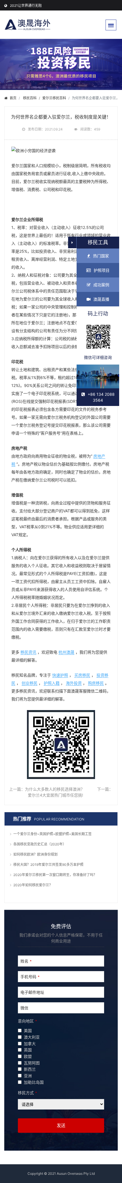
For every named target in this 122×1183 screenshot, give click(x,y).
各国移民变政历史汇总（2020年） (39, 844)
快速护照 (60, 675)
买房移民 (82, 675)
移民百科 (30, 98)
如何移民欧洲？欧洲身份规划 (35, 854)
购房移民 (96, 683)
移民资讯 (28, 652)
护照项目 (102, 270)
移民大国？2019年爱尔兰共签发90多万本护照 (48, 864)
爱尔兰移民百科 (54, 98)
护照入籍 (52, 683)
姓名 (25, 961)
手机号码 (29, 976)
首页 (13, 98)
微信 (24, 1007)
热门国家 (101, 255)
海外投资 (74, 683)
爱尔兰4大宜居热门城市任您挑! (55, 795)
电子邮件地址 (32, 992)
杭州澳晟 (66, 652)
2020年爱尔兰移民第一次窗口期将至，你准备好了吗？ (55, 875)
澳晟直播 (101, 299)
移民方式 (27, 1092)
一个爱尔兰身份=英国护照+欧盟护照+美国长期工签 (52, 834)
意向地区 (27, 1020)
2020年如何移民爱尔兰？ (32, 885)
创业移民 (29, 683)
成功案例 (101, 284)
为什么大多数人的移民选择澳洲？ (55, 789)
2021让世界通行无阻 (26, 5)
